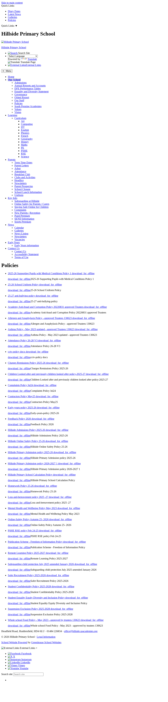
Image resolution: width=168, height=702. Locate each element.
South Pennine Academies (28, 106)
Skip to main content (12, 2)
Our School (14, 79)
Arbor (17, 168)
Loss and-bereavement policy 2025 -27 (28, 497)
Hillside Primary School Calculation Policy (30, 474)
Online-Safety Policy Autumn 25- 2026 (28, 519)
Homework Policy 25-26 (21, 485)
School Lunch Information (28, 192)
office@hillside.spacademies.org (80, 631)
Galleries (12, 17)
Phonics (25, 133)
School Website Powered (14, 642)
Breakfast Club (22, 174)
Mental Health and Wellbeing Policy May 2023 (32, 508)
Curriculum (20, 118)
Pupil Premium (22, 215)
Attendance (20, 171)
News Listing (21, 233)
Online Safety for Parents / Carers (31, 204)
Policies (12, 20)
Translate (32, 59)
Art (22, 121)
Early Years (14, 242)
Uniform (18, 195)
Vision (17, 112)
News (11, 224)
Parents (11, 159)
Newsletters (20, 183)
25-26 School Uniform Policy (23, 284)
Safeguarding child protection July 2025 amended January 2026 (41, 564)
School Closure (22, 189)
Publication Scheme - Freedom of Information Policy (35, 541)
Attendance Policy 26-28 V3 (23, 340)
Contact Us (14, 248)
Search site (6, 674)
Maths (24, 144)
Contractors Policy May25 (22, 396)
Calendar (19, 227)
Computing (27, 124)
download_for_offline (83, 273)
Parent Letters (21, 165)
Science (25, 156)
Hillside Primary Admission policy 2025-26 (30, 452)
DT (23, 127)
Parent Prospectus (23, 186)
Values (17, 109)
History (25, 141)
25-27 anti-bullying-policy (22, 295)
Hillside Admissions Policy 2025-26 (27, 430)
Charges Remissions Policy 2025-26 (27, 362)
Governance (20, 94)
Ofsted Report (21, 97)
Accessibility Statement (26, 254)
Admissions (20, 82)
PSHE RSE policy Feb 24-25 (23, 530)
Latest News (14, 14)
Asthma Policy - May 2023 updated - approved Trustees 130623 (41, 329)
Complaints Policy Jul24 (21, 385)
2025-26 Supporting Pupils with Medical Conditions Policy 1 (40, 273)
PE (22, 147)
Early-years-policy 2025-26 (22, 407)
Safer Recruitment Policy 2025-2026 (27, 575)
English (25, 130)
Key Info (12, 198)
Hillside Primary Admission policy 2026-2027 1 (33, 463)
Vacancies (19, 239)
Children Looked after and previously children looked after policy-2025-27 (47, 374)
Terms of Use (21, 257)
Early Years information (26, 245)
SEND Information (24, 218)
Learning (12, 115)
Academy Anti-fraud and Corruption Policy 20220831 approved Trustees (46, 307)
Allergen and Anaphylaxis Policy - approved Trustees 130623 (40, 318)
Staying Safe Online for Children (31, 207)
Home (11, 76)
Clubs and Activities (24, 177)
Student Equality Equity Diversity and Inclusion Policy (36, 597)
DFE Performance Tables (27, 88)
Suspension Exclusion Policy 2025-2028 (29, 608)
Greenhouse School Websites (46, 642)
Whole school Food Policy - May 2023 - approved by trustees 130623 (44, 620)
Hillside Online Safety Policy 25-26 (26, 441)
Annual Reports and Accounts (30, 85)
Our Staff (19, 100)
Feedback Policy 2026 (20, 418)
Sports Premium (22, 221)
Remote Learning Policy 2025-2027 (27, 553)
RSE (23, 153)
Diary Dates (14, 11)
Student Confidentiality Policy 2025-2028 (30, 586)
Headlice (19, 180)
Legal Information (46, 636)
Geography (27, 138)
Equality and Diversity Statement (31, 91)
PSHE (24, 150)
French (24, 136)
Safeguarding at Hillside (26, 201)
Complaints (20, 210)
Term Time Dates (23, 162)
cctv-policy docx (17, 351)
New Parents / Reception (27, 212)
